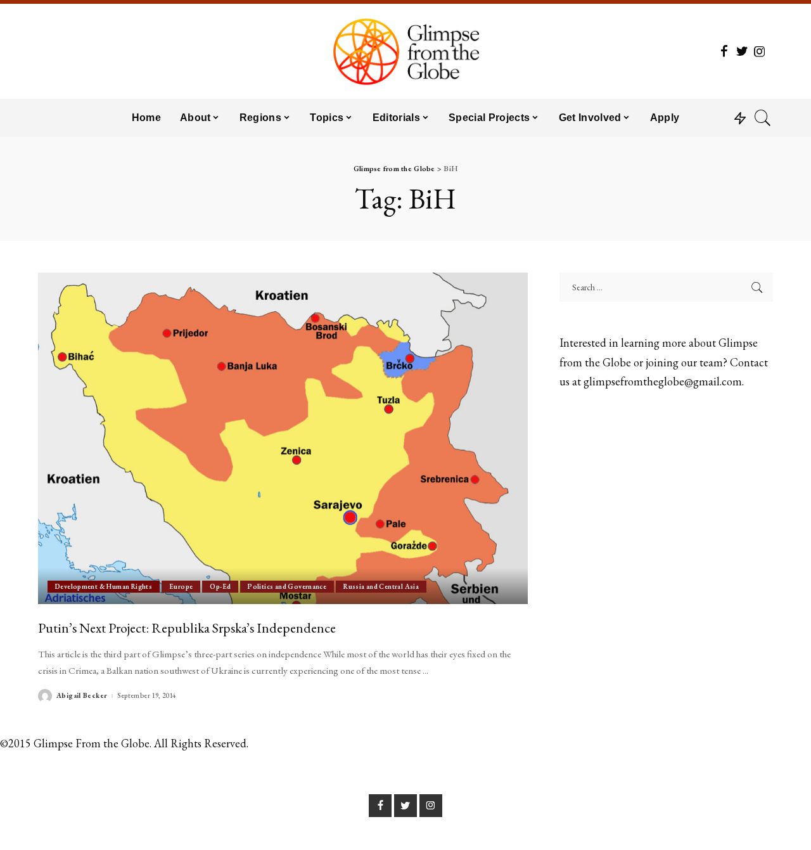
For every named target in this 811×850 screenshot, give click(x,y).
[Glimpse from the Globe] (405, 51)
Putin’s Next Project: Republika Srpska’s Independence (187, 627)
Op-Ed (220, 586)
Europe (181, 586)
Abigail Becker (81, 695)
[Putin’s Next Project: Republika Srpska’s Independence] (283, 438)
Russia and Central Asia (381, 586)
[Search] (763, 118)
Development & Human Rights (103, 586)
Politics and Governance (287, 586)
